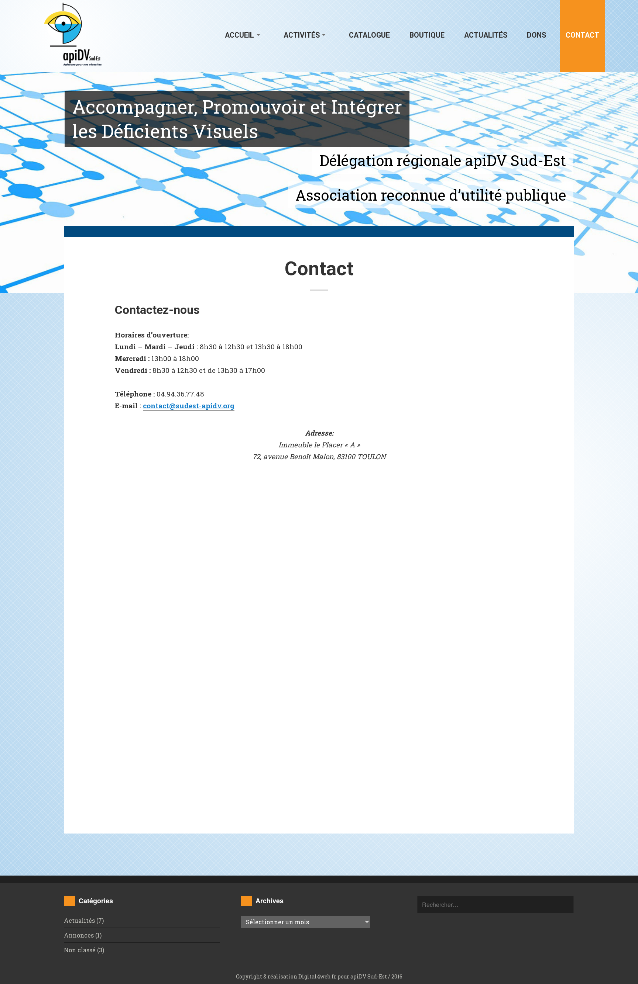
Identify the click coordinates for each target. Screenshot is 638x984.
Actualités (485, 35)
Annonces (79, 935)
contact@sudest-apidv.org (188, 405)
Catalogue (369, 35)
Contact (582, 35)
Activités (302, 35)
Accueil (239, 35)
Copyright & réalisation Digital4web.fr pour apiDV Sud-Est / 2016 (319, 976)
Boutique (427, 35)
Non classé (80, 950)
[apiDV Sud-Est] (73, 34)
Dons (536, 35)
